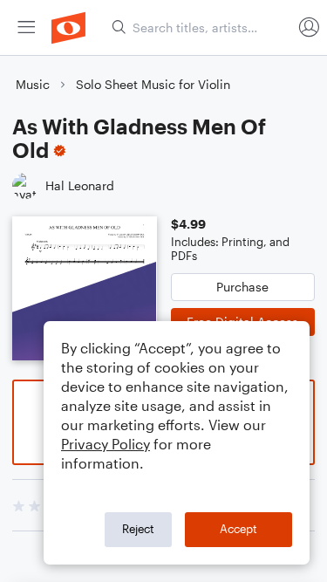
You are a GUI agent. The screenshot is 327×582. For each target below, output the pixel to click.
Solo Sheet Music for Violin (153, 84)
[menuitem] (26, 27)
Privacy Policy (105, 443)
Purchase (242, 286)
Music (33, 84)
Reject (138, 529)
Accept (238, 529)
